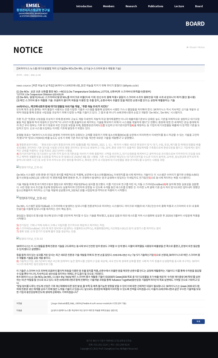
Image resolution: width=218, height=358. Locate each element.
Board (199, 6)
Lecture (179, 6)
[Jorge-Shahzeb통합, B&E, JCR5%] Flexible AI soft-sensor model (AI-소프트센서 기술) (88, 303)
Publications (155, 6)
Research (131, 6)
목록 (198, 321)
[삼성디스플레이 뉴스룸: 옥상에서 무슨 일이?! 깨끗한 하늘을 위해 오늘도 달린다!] (84, 310)
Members (108, 6)
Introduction (84, 6)
